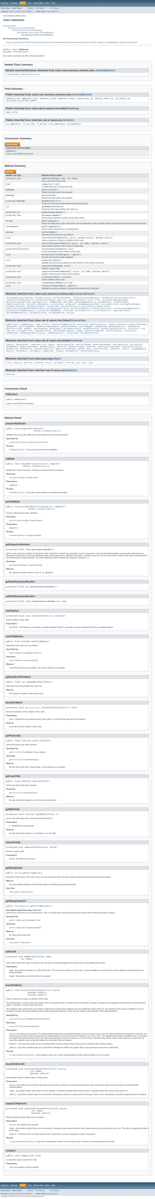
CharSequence (12, 226)
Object (57, 277)
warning (70, 313)
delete (45, 324)
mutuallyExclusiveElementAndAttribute (25, 308)
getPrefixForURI (14, 329)
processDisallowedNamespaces (20, 310)
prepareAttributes (51, 260)
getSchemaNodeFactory (85, 302)
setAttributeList (114, 331)
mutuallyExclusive (70, 306)
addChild (46, 178)
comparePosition (38, 345)
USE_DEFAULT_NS (122, 99)
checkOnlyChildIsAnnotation (20, 300)
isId (143, 329)
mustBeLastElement (36, 306)
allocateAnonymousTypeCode (19, 298)
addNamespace (27, 324)
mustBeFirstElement (15, 306)
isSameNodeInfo (138, 349)
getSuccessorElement (66, 349)
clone (8, 363)
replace (59, 351)
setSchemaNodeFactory (16, 313)
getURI (81, 349)
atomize (9, 345)
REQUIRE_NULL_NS (85, 99)
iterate (9, 351)
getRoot (27, 329)
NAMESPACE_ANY (13, 99)
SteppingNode (113, 42)
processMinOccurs (102, 310)
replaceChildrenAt (51, 271)
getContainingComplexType (115, 300)
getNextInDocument (29, 347)
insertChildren (49, 238)
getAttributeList (98, 324)
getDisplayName (83, 345)
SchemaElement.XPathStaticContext (23, 74)
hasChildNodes (49, 232)
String (9, 221)
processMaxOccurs (83, 310)
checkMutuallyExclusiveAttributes (118, 298)
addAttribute (12, 324)
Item (52, 42)
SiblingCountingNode (128, 42)
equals (51, 345)
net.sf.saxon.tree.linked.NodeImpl (21, 28)
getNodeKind (134, 326)
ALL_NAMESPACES (13, 124)
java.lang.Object (9, 26)
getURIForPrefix (91, 329)
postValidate (48, 255)
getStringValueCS (50, 226)
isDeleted (114, 349)
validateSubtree (56, 313)
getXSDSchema (104, 302)
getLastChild (48, 195)
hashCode (39, 363)
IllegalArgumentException (22, 1055)
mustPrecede (53, 306)
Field (17, 11)
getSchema (68, 302)
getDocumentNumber (102, 345)
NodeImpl (73, 108)
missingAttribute (109, 304)
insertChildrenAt (50, 243)
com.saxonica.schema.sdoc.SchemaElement (35, 33)
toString (69, 363)
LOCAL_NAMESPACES (56, 124)
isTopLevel (70, 304)
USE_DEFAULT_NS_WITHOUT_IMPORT (21, 101)
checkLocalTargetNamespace (86, 298)
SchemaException (51, 431)
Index (47, 3)
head (89, 349)
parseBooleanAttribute (57, 308)
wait (78, 363)
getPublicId (12, 349)
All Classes (54, 8)
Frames (30, 8)
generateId (82, 324)
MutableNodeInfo (62, 42)
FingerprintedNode (42, 42)
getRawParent (26, 349)
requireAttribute (121, 310)
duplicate (61, 300)
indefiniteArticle (15, 304)
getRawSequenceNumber (52, 212)
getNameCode (55, 302)
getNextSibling (47, 347)
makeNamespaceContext (88, 304)
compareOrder (22, 345)
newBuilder (48, 351)
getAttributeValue (118, 324)
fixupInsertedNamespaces (63, 324)
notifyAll (58, 363)
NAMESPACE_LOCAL (30, 99)
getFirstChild (49, 190)
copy (38, 324)
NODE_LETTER (12, 112)
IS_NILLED (41, 124)
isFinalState (57, 304)
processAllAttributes (101, 308)
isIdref (125, 349)
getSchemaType (40, 329)
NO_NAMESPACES (74, 124)
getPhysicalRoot (76, 347)
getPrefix (91, 347)
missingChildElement (130, 304)
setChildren (47, 277)
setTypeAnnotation (89, 333)
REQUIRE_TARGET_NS (104, 99)
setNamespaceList (55, 333)
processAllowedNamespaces (127, 308)
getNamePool (12, 347)
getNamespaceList (117, 326)
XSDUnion (10, 151)
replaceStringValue (94, 331)
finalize (17, 363)
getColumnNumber (27, 326)
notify (48, 363)
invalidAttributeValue (37, 304)
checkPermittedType (45, 300)
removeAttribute (43, 331)
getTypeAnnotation (72, 329)
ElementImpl (78, 320)
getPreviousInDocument (109, 347)
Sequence (101, 42)
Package (14, 3)
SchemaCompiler (63, 255)
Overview (5, 3)
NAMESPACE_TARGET (66, 99)
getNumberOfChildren (52, 207)
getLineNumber (86, 326)
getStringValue (49, 221)
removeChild (47, 266)
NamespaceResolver (79, 42)
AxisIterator (22, 249)
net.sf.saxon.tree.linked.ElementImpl (27, 30)
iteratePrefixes (25, 331)
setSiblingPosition (89, 351)
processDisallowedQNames (49, 310)
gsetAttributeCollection (113, 329)
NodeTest (63, 249)
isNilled (10, 331)
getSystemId (55, 329)
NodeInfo (92, 42)
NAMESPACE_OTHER (48, 99)
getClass (28, 363)
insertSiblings (100, 349)
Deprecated (38, 3)
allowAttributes (43, 298)
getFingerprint (40, 302)
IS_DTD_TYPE (29, 124)
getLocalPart (136, 345)
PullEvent (30, 42)
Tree (30, 3)
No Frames (40, 8)
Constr (22, 11)
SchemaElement (20, 52)
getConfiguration (65, 345)
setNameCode (12, 333)
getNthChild (47, 201)
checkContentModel (62, 298)
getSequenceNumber (51, 215)
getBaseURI (11, 326)
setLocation (130, 331)
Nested (11, 11)
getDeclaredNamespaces (48, 326)
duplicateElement (77, 300)
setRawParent (71, 351)
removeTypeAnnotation (63, 331)
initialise (133, 329)
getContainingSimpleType (18, 302)
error (90, 300)
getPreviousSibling (132, 347)
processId (68, 310)
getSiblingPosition (44, 349)
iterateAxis (21, 351)
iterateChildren (50, 249)
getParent (61, 347)
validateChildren (37, 313)
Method (29, 11)
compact (45, 184)
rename (79, 331)
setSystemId (72, 333)
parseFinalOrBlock (80, 308)
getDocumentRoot (69, 326)
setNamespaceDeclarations (32, 333)
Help (53, 3)
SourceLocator (19, 42)
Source (9, 42)
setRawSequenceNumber (52, 283)
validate (46, 286)
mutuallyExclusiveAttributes (95, 306)
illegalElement (120, 302)
